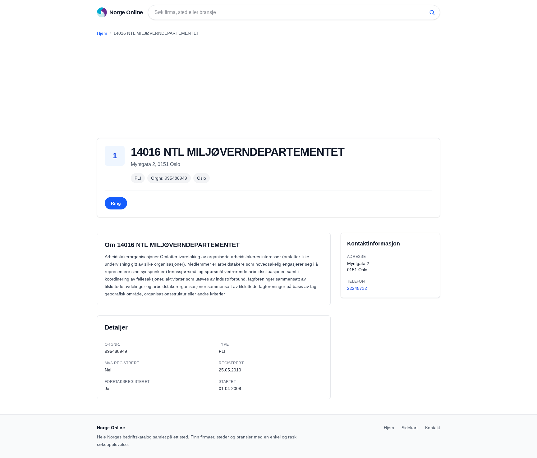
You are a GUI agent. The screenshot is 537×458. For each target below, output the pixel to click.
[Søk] (432, 12)
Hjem (102, 33)
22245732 (357, 288)
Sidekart (410, 427)
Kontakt (432, 427)
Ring (116, 203)
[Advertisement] (268, 84)
